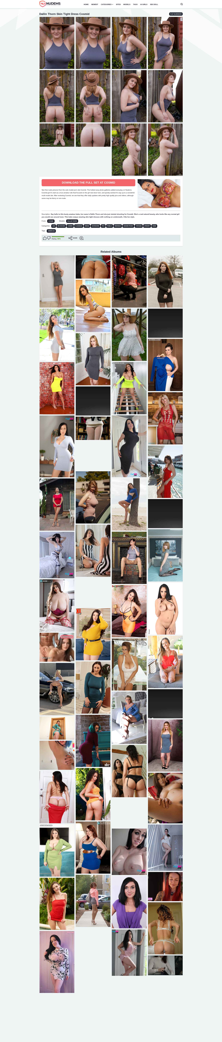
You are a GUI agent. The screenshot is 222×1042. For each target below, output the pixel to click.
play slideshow (176, 14)
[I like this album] (44, 238)
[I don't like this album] (49, 238)
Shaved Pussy (128, 226)
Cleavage (78, 226)
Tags (135, 4)
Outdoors (95, 226)
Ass (53, 226)
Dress (87, 226)
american (51, 231)
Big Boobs (61, 226)
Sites (118, 4)
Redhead (118, 226)
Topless (139, 226)
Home (86, 4)
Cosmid (50, 221)
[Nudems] (50, 4)
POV (103, 226)
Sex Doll (154, 4)
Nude (154, 226)
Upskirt (147, 226)
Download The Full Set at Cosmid (88, 182)
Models (126, 4)
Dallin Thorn (72, 221)
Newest (94, 4)
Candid (70, 226)
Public (109, 226)
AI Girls (143, 4)
